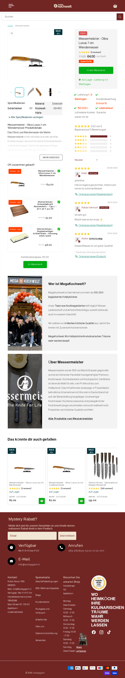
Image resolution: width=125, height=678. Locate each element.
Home (10, 26)
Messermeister (22, 26)
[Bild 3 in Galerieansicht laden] (40, 92)
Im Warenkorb (35, 264)
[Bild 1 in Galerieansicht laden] (19, 92)
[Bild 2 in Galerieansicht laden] (29, 92)
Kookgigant (39, 673)
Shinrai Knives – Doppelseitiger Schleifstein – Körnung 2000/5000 (45, 232)
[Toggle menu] (11, 6)
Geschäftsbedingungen (47, 582)
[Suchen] (120, 16)
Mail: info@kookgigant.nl (19, 589)
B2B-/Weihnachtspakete (47, 588)
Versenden (41, 640)
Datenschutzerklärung (46, 633)
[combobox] (62, 16)
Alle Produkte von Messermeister (70, 418)
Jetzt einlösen (67, 535)
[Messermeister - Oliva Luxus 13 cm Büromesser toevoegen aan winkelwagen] (42, 501)
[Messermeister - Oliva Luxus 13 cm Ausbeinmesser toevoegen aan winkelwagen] (81, 501)
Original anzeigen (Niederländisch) (96, 194)
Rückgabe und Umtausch (43, 611)
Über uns (40, 627)
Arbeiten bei (41, 620)
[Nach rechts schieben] (59, 92)
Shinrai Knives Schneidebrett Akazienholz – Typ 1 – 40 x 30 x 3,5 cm (45, 205)
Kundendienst (42, 602)
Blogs (38, 595)
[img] (82, 168)
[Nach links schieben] (11, 92)
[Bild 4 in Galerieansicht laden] (50, 92)
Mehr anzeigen (51, 157)
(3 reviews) (96, 52)
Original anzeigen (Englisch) (92, 256)
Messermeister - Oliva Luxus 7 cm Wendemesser (47, 173)
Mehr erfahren (81, 649)
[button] (115, 6)
